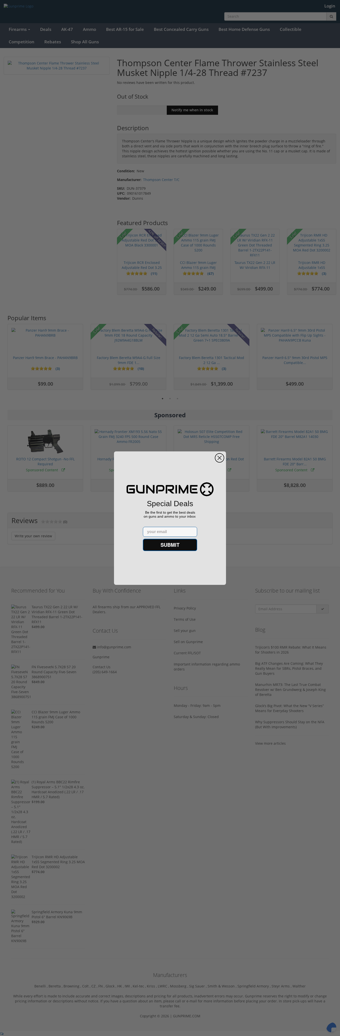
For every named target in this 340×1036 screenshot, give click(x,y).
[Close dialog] (219, 457)
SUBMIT (170, 544)
